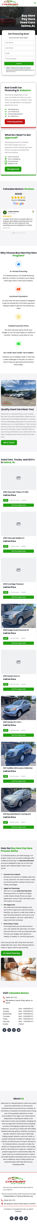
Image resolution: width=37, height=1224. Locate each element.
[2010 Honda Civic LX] (18, 671)
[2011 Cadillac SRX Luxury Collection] (18, 763)
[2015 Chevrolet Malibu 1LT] (18, 533)
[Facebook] (4, 1030)
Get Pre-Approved (18, 505)
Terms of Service (23, 1196)
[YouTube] (19, 1030)
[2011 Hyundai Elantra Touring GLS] (18, 809)
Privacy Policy (19, 67)
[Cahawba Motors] (10, 3)
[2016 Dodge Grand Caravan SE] (18, 625)
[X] (9, 1030)
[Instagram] (14, 1030)
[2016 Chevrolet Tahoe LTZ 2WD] (18, 487)
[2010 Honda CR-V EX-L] (18, 717)
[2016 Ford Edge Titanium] (18, 579)
